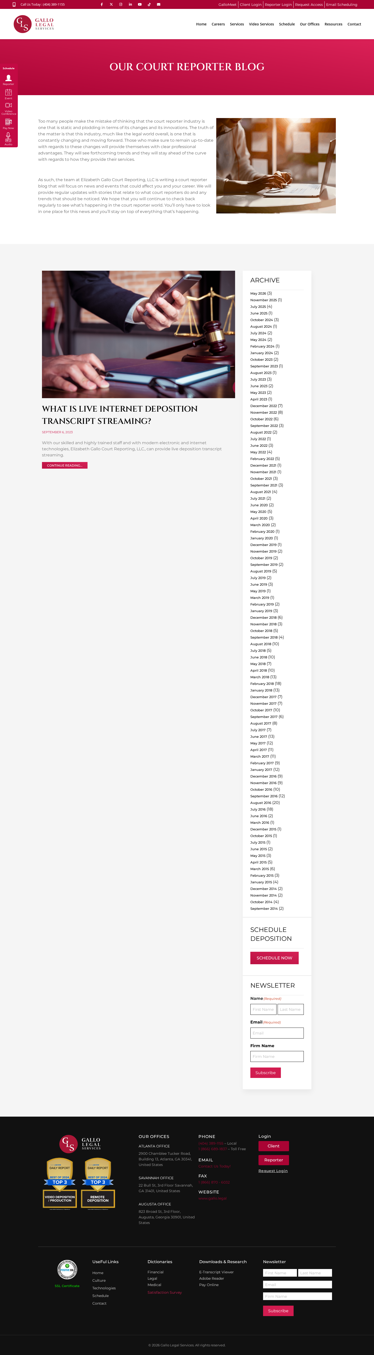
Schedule (287, 24)
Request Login (273, 1171)
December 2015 (263, 829)
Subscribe (265, 1072)
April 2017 (258, 750)
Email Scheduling (341, 4)
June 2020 (259, 505)
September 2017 (264, 717)
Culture (99, 1280)
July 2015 (257, 842)
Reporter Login (278, 4)
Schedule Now (274, 958)
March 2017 (259, 756)
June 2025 (258, 313)
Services (237, 24)
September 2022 (264, 426)
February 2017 (262, 763)
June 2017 (258, 736)
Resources (333, 24)
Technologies (104, 1288)
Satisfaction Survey (165, 1292)
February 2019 (262, 604)
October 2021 (261, 479)
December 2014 (263, 889)
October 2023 (261, 359)
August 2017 (260, 723)
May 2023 (258, 393)
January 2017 (261, 770)
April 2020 (259, 518)
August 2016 (260, 803)
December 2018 (263, 617)
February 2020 (262, 531)
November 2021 (263, 472)
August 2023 (260, 373)
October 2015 (261, 836)
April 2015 (258, 862)
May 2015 (257, 856)
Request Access (309, 4)
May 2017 (258, 743)
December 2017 (263, 697)
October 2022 (261, 419)
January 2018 (261, 690)
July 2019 (258, 578)
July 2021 (257, 498)
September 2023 (264, 366)
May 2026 (258, 293)
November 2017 (263, 703)
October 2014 (261, 902)
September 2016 (264, 796)
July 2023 (258, 379)
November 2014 (263, 895)
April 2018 (258, 670)
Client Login (251, 4)
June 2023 (258, 386)
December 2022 (263, 406)
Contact (354, 24)
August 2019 (260, 571)
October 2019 (261, 558)
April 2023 (258, 399)
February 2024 (262, 346)
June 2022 (258, 445)
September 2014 (264, 908)
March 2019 (259, 598)
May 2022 (258, 452)
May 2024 (258, 340)
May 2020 (258, 512)
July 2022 (258, 439)
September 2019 (264, 565)
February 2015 (262, 875)
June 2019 (258, 584)
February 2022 (262, 459)
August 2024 (261, 326)
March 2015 (259, 869)
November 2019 (263, 551)
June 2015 (258, 849)
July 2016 (258, 809)
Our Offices (310, 24)
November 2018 (263, 624)
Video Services (261, 24)
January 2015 (261, 882)
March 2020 (260, 525)
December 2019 (263, 545)
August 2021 (260, 492)
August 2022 (260, 432)
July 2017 (258, 730)
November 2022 (263, 412)
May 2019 (258, 591)
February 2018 (262, 684)
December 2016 (263, 776)
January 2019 (261, 611)
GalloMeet (228, 4)
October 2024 (261, 320)
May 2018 (258, 664)
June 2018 (258, 657)
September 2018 (264, 637)
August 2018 (260, 644)
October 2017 (261, 710)
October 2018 (261, 631)
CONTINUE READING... (64, 465)
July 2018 (258, 650)
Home (201, 24)
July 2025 (258, 307)
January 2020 (261, 538)
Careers (218, 24)
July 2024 (258, 333)
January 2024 (261, 353)
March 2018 (259, 677)
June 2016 (258, 816)
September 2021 (263, 485)
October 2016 (261, 789)
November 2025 (263, 300)
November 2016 (263, 783)
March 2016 (259, 822)
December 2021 (263, 465)
